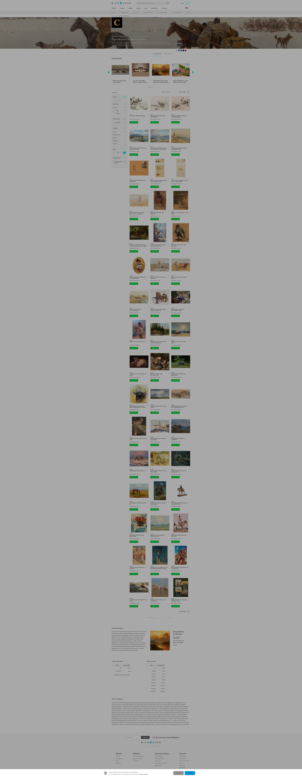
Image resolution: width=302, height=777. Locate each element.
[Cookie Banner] (151, 773)
